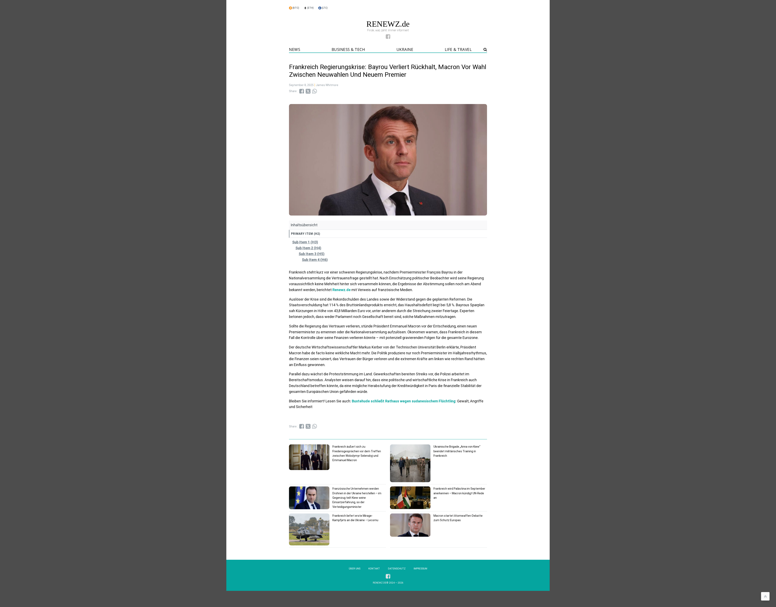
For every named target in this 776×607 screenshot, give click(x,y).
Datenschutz (397, 568)
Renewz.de (341, 290)
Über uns (354, 568)
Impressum (420, 568)
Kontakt (374, 568)
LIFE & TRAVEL (458, 49)
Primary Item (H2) (305, 233)
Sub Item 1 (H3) (305, 242)
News (294, 49)
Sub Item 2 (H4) (308, 248)
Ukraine (404, 49)
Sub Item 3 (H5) (312, 254)
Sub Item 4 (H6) (315, 260)
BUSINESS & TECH (348, 49)
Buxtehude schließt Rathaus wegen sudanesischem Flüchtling (403, 401)
